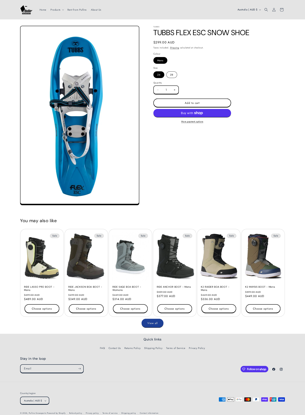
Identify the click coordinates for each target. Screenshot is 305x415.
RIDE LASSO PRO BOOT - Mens (39, 289)
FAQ (102, 348)
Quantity (157, 82)
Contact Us (115, 348)
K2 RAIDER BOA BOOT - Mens (215, 289)
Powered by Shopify (56, 413)
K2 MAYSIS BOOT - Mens (260, 287)
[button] (56, 9)
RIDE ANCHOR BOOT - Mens (174, 287)
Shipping (174, 47)
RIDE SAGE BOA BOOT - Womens (126, 289)
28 (171, 74)
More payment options (192, 121)
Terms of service (110, 413)
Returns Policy (132, 348)
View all (152, 323)
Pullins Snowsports (37, 413)
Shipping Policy (153, 348)
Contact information (149, 413)
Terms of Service (175, 348)
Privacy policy (92, 413)
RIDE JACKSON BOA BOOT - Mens (85, 289)
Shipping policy (128, 413)
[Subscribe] (79, 368)
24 (158, 74)
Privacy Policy (197, 348)
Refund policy (75, 413)
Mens (160, 60)
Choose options (42, 309)
